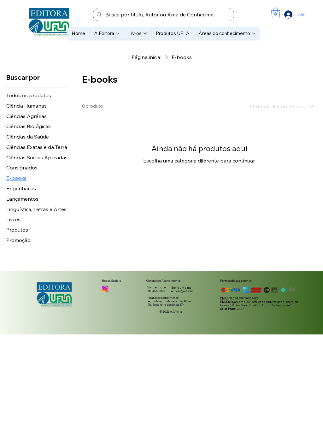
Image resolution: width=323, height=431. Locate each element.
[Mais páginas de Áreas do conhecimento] (253, 33)
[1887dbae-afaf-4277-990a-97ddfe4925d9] (105, 289)
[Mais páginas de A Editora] (117, 33)
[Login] (282, 15)
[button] (275, 13)
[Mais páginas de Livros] (145, 33)
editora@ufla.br (182, 291)
